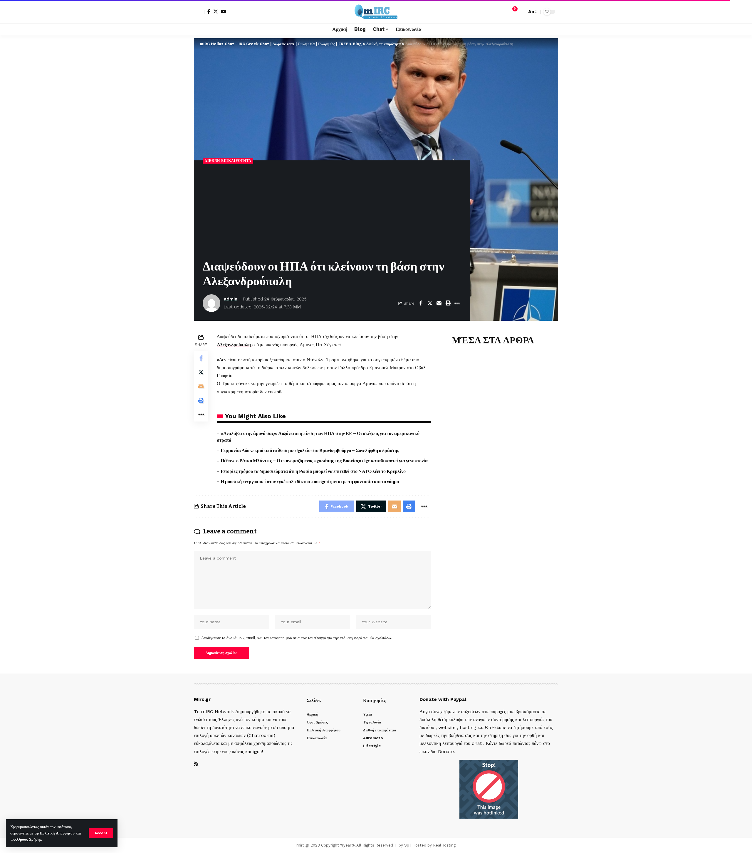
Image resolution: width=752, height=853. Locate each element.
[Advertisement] (332, 212)
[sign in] (199, 12)
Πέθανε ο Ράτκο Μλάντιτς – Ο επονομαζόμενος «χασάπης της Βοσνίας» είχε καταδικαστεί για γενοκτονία (324, 461)
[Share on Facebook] (421, 303)
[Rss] (196, 764)
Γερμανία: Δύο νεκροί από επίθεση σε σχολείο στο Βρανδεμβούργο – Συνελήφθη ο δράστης (310, 450)
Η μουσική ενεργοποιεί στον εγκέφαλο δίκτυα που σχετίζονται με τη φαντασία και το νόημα (310, 481)
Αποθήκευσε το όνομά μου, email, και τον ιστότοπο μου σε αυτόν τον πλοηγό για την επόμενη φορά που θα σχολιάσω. (296, 638)
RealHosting (444, 845)
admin (230, 299)
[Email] (439, 303)
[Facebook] (209, 11)
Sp (406, 845)
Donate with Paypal (442, 699)
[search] (521, 12)
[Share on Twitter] (430, 303)
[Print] (448, 303)
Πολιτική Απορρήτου (57, 833)
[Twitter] (215, 11)
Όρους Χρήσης (29, 839)
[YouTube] (223, 11)
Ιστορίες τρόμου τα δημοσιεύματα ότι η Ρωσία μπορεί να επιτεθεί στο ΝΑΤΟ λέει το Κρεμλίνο (313, 471)
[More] (457, 303)
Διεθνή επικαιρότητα (228, 161)
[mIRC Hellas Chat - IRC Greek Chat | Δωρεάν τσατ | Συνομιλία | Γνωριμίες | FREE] (376, 11)
